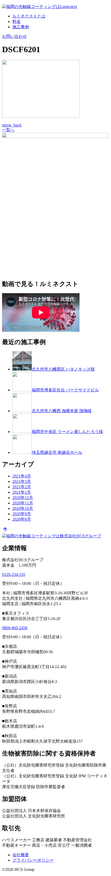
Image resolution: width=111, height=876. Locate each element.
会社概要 (20, 855)
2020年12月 (22, 497)
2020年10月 (22, 508)
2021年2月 (21, 487)
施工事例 (20, 27)
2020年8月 (21, 519)
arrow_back (11, 125)
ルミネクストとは (28, 16)
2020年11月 (22, 503)
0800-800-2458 (14, 628)
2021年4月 (21, 476)
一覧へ (8, 130)
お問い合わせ (14, 36)
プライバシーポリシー (33, 860)
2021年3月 (21, 481)
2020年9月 (21, 514)
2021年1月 (21, 492)
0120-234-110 (13, 574)
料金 (16, 21)
